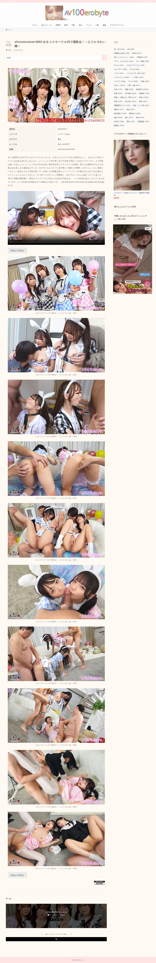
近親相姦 (143, 121)
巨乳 (143, 97)
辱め (131, 121)
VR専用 (142, 57)
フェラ (133, 81)
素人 (10, 50)
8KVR (136, 53)
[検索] (148, 1)
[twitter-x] (142, 1)
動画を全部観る (17, 250)
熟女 (131, 109)
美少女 (119, 121)
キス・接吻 (142, 61)
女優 (118, 93)
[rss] (145, 1)
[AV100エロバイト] (78, 13)
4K (130, 49)
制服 (129, 89)
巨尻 (118, 101)
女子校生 (130, 93)
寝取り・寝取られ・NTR (125, 97)
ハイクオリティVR (136, 73)
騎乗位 (119, 125)
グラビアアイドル (135, 65)
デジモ (135, 69)
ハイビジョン (121, 77)
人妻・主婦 (133, 85)
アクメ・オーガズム (123, 61)
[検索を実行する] (104, 57)
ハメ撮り (138, 77)
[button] (56, 939)
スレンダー (120, 69)
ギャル (119, 65)
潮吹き (119, 109)
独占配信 (120, 113)
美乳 (140, 117)
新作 (143, 101)
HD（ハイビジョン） (124, 57)
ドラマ (119, 73)
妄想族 (144, 93)
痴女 (118, 117)
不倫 (145, 81)
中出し (119, 85)
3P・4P (119, 49)
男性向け (134, 113)
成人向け (130, 101)
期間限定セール (122, 105)
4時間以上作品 (121, 53)
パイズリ (119, 81)
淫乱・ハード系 (141, 105)
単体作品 (142, 89)
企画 (118, 89)
